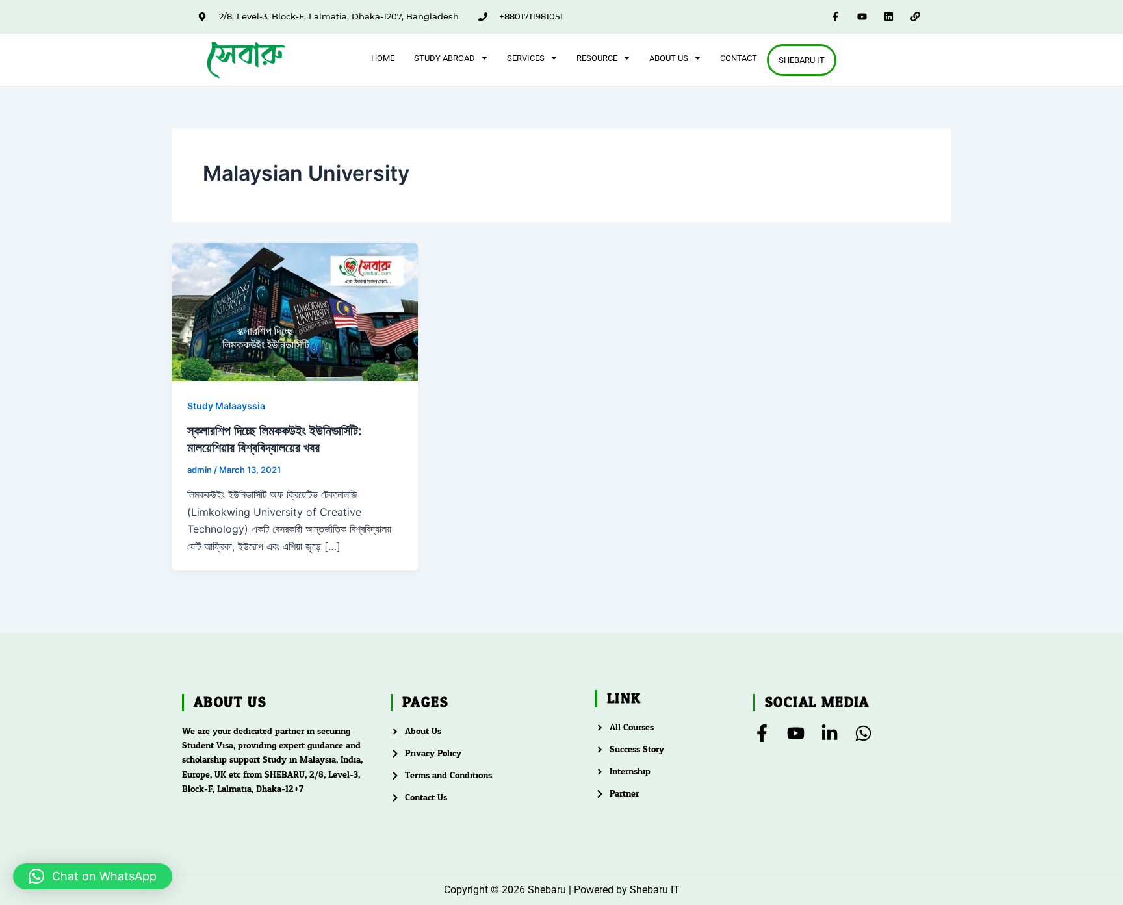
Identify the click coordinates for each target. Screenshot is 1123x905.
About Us (668, 58)
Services (526, 58)
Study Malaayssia (226, 405)
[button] (450, 58)
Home (382, 58)
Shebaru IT (802, 60)
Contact (738, 58)
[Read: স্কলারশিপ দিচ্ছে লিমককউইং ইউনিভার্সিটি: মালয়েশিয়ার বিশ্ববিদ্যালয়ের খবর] (295, 311)
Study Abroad (444, 58)
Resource (596, 58)
